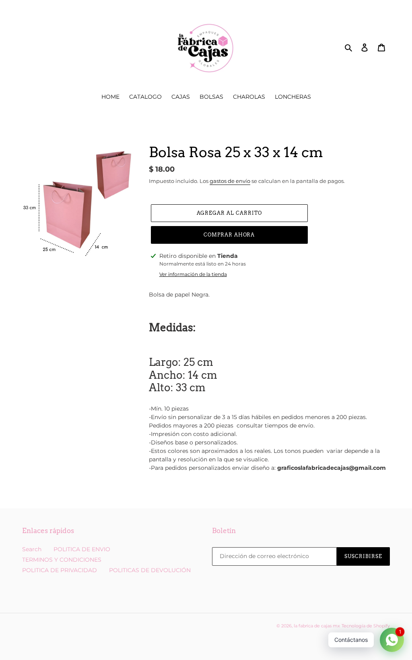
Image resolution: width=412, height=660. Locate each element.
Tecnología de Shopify (366, 626)
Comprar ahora (229, 235)
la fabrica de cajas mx (317, 626)
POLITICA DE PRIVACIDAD (59, 570)
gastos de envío (230, 181)
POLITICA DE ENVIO (82, 549)
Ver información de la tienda (193, 274)
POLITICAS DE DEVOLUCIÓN (150, 570)
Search (31, 549)
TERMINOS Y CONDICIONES (61, 559)
